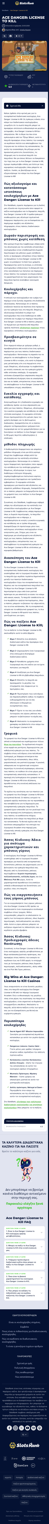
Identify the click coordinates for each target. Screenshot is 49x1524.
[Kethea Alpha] (41, 1480)
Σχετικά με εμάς (24, 1384)
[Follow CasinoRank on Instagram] (14, 1449)
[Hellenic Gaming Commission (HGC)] (4, 1480)
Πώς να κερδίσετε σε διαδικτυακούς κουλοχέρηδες (19, 1362)
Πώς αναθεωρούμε (24, 1393)
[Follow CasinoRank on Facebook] (8, 1449)
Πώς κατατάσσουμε (24, 1398)
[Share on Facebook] (10, 36)
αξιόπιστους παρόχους (29, 328)
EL (23, 1456)
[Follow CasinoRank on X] (20, 1449)
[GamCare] (20, 1487)
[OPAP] (13, 1480)
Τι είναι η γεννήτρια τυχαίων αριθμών (24, 1367)
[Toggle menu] (3, 3)
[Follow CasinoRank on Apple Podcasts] (39, 1449)
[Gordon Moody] (27, 1480)
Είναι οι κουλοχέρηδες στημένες (24, 1343)
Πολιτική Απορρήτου (24, 1389)
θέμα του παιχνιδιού (12, 744)
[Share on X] (4, 36)
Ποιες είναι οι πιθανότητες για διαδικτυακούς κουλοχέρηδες (17, 1354)
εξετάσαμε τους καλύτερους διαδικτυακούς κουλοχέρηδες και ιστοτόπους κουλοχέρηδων (23, 1105)
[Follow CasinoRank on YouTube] (27, 1449)
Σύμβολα (24, 1348)
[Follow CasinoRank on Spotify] (33, 1449)
